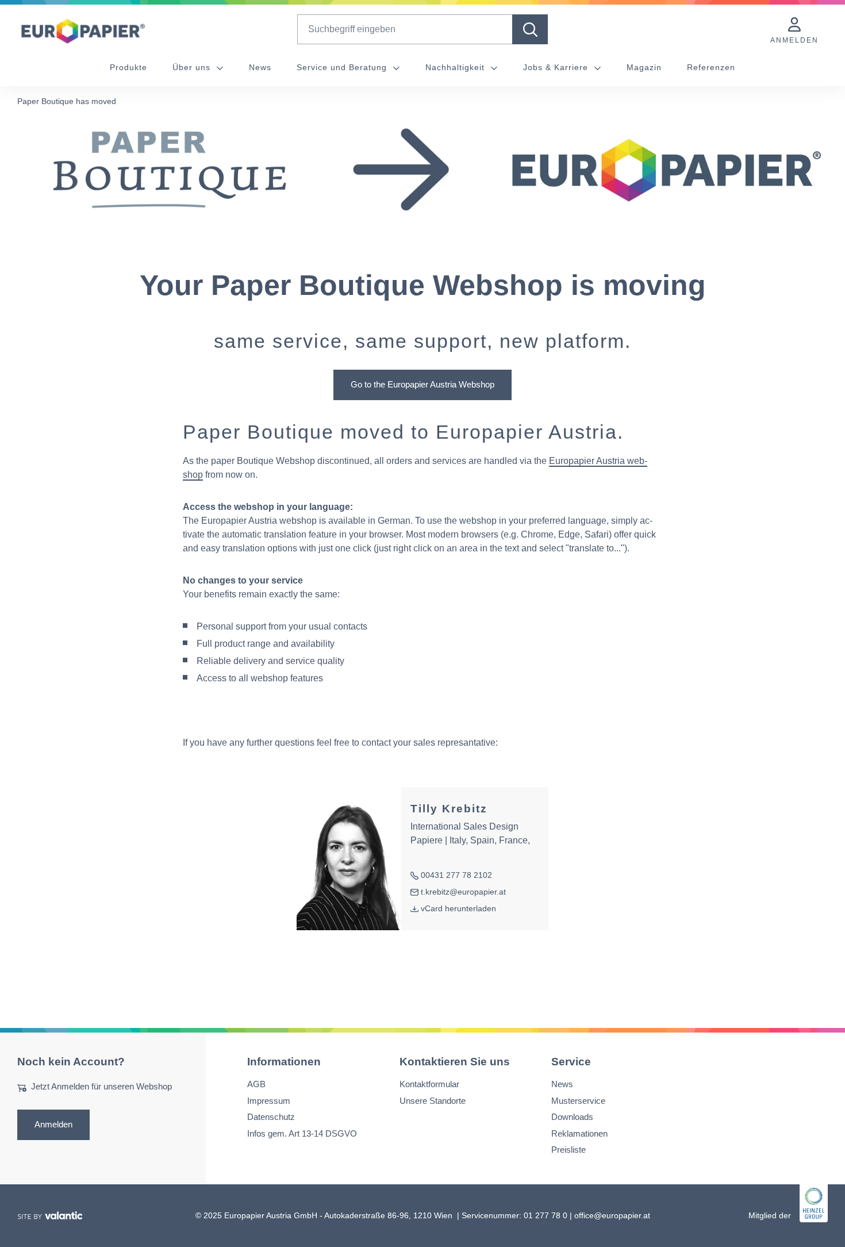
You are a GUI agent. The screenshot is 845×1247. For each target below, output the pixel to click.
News (260, 67)
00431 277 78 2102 (451, 875)
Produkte (128, 67)
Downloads (572, 1117)
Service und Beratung (343, 67)
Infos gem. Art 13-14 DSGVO (302, 1133)
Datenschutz (271, 1117)
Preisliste (568, 1149)
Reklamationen (579, 1133)
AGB (256, 1084)
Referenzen (711, 67)
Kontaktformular (429, 1084)
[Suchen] (530, 29)
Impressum (268, 1101)
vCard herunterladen (458, 908)
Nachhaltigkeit (456, 67)
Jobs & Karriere (557, 67)
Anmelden (53, 1124)
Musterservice (578, 1101)
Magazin (644, 67)
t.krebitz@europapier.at (458, 892)
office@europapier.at (612, 1215)
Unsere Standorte (433, 1101)
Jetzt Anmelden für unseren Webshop (101, 1086)
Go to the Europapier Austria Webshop (422, 384)
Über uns (192, 67)
